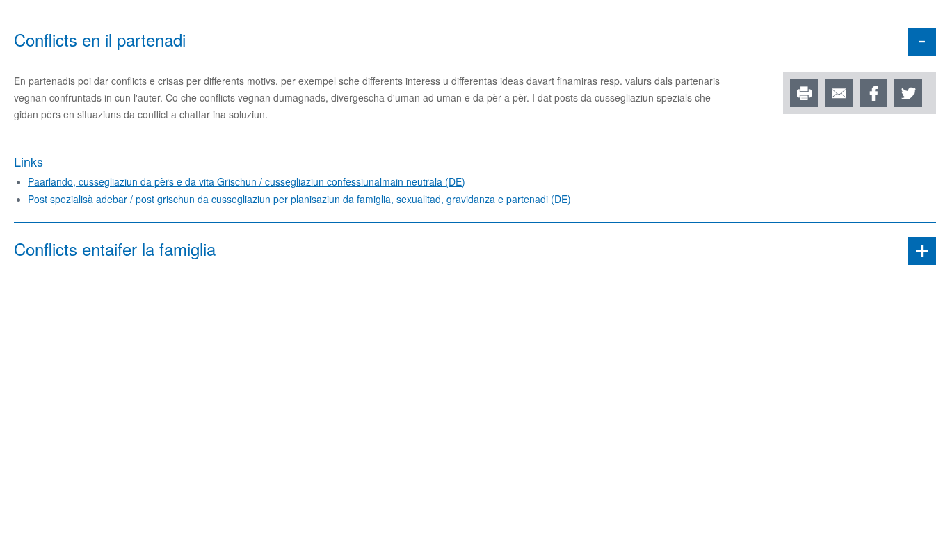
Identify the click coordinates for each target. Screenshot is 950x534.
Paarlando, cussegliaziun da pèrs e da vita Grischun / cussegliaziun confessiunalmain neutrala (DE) (246, 181)
